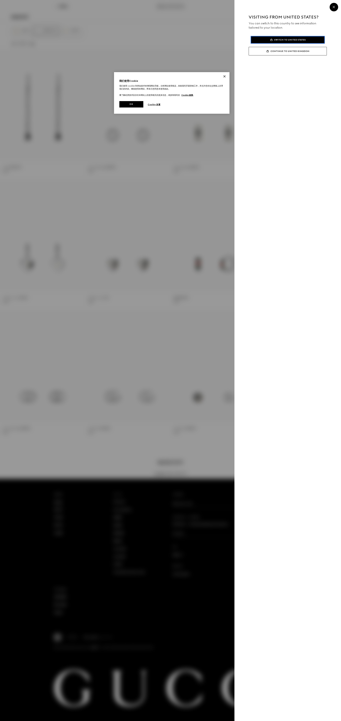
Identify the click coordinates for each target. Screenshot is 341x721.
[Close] (334, 7)
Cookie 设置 (154, 104)
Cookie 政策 (187, 95)
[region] (171, 93)
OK (131, 104)
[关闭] (224, 76)
